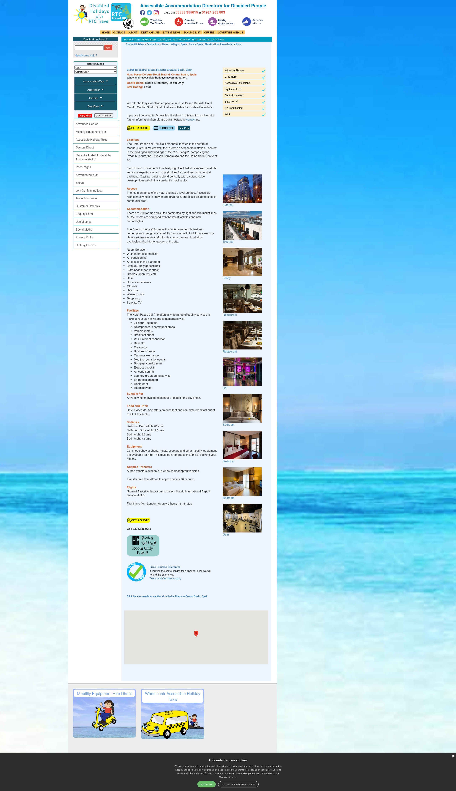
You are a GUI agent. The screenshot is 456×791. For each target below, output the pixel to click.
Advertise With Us (87, 175)
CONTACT (119, 32)
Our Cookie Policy (228, 777)
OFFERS (209, 32)
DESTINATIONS (150, 32)
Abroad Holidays (170, 44)
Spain (184, 44)
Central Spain (196, 44)
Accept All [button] (207, 784)
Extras (80, 183)
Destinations (153, 44)
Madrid (208, 44)
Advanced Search (87, 124)
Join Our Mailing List (89, 190)
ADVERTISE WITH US (230, 32)
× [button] (453, 756)
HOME (106, 32)
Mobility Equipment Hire (91, 132)
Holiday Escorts (86, 245)
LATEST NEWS (171, 32)
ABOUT (133, 32)
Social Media (84, 229)
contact (190, 119)
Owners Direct (85, 147)
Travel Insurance (86, 198)
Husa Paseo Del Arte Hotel (227, 44)
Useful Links (83, 222)
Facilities (93, 98)
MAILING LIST (192, 32)
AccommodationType (93, 81)
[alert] (228, 772)
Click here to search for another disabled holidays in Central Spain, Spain (167, 596)
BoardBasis (93, 106)
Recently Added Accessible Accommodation (93, 157)
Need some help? (86, 55)
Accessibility (93, 89)
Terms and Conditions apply (165, 578)
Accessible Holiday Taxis (91, 139)
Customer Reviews (88, 206)
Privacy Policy (85, 237)
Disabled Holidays (135, 44)
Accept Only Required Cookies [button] (238, 784)
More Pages (83, 167)
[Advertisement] (189, 55)
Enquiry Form (84, 214)
